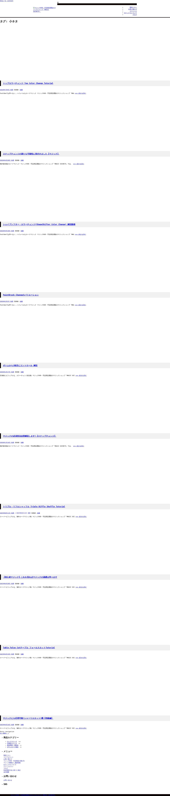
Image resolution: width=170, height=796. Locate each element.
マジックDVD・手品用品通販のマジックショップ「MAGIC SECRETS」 (33, 795)
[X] (80, 790)
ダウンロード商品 (12, 747)
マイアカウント (8, 757)
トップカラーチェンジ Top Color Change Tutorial (28, 83)
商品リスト (133, 7)
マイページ (133, 11)
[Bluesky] (93, 790)
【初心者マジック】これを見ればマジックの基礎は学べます (30, 577)
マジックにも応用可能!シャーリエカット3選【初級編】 (28, 718)
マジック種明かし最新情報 (12, 763)
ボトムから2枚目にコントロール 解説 (20, 365)
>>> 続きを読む (80, 93)
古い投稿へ (4, 733)
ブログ (135, 15)
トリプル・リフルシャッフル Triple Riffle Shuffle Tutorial (34, 506)
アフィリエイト (8, 766)
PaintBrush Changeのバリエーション (21, 295)
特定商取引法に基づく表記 (12, 770)
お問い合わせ (8, 780)
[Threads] (89, 790)
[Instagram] (84, 790)
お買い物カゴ (132, 9)
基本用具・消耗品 (12, 745)
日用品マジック (12, 743)
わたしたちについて (130, 13)
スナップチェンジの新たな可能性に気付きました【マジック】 (31, 154)
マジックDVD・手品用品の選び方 (14, 761)
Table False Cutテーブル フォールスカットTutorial (29, 648)
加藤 (21, 90)
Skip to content (6, 1)
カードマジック (12, 741)
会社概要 (6, 772)
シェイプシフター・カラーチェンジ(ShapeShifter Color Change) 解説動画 (39, 224)
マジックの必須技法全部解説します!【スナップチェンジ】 (29, 436)
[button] (58, 2)
